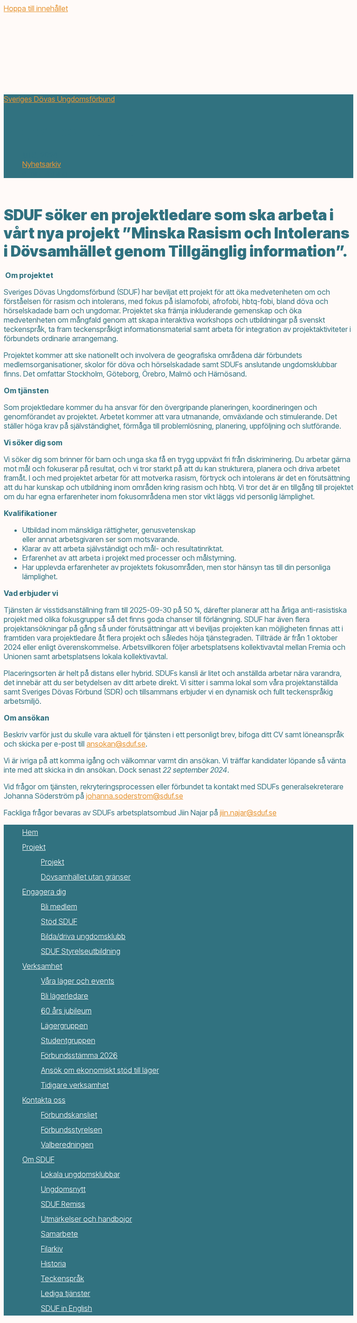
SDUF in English (66, 1308)
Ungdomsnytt (63, 1189)
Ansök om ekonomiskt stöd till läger (100, 1070)
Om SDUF (38, 1159)
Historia (53, 1263)
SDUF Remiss (63, 1204)
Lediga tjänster (65, 1293)
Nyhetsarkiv (41, 164)
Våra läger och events (77, 981)
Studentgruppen (68, 1040)
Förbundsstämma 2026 (79, 1055)
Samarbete (59, 1233)
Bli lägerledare (64, 995)
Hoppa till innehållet (36, 8)
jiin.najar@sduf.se (248, 812)
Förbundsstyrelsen (71, 1129)
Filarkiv (52, 1248)
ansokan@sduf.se (115, 743)
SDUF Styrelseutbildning (80, 951)
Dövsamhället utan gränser (86, 876)
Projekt (34, 847)
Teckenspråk (62, 1278)
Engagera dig (44, 891)
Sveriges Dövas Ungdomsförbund (59, 99)
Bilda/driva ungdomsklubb (83, 936)
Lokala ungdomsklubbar (80, 1174)
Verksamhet (42, 966)
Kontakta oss (44, 1100)
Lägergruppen (64, 1025)
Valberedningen (67, 1144)
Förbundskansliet (69, 1114)
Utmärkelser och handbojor (86, 1219)
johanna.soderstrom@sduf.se (134, 795)
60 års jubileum (66, 1010)
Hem (30, 832)
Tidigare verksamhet (75, 1085)
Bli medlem (59, 906)
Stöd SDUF (59, 921)
